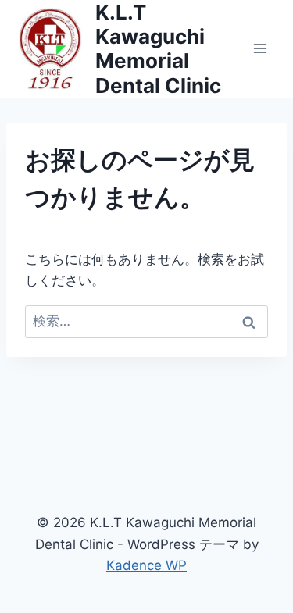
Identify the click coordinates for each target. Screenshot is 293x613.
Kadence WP (146, 565)
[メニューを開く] (259, 49)
